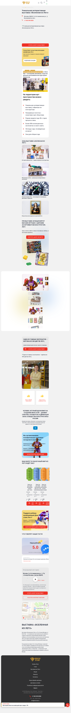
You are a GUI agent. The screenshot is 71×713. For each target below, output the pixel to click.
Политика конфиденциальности (35, 685)
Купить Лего (35, 664)
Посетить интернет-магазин (35, 597)
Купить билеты (34, 503)
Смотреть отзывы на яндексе (35, 552)
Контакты (35, 677)
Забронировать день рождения (35, 527)
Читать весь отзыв (27, 562)
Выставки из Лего (35, 669)
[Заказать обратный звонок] (68, 705)
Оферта (35, 688)
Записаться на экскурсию (35, 454)
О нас (35, 666)
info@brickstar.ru (35, 700)
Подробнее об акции (29, 60)
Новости (35, 674)
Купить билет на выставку (36, 45)
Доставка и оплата (35, 683)
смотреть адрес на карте (35, 237)
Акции (35, 672)
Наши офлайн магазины (35, 680)
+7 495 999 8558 (28, 20)
